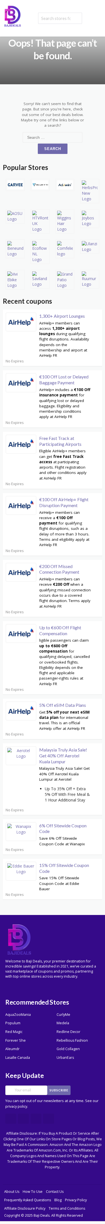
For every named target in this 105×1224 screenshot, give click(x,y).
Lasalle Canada (17, 1057)
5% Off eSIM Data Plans (62, 705)
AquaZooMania (18, 1014)
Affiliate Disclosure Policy (24, 1208)
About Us (11, 1191)
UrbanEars (65, 1057)
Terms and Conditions (67, 1208)
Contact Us (55, 1191)
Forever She (15, 1040)
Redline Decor (68, 1031)
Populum (12, 1023)
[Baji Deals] (12, 15)
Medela (63, 1023)
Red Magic (13, 1031)
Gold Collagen (68, 1048)
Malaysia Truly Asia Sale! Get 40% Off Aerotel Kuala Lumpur (63, 755)
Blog (58, 1200)
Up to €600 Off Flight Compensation (60, 630)
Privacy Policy (76, 1200)
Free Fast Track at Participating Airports (60, 441)
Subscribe (59, 1090)
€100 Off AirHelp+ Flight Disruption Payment (63, 502)
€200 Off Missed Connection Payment (59, 569)
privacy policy (16, 1106)
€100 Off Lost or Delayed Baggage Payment (63, 379)
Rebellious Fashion (72, 1040)
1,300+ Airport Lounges (62, 316)
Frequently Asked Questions (27, 1200)
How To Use (33, 1191)
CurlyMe (63, 1014)
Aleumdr (12, 1048)
